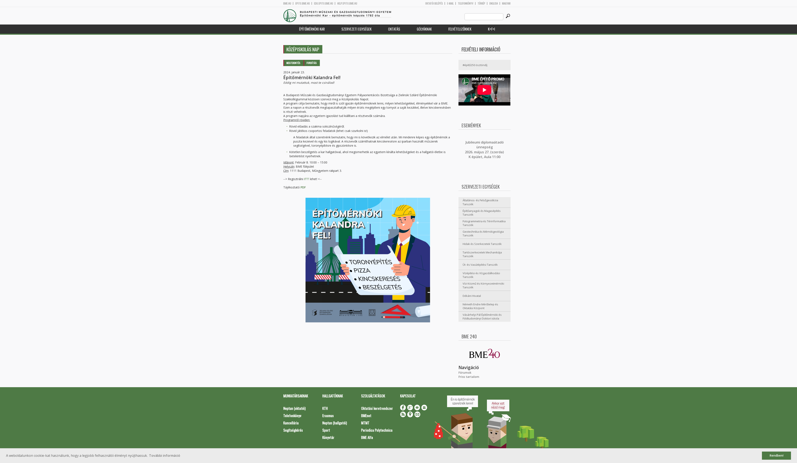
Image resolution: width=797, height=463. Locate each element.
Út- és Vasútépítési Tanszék (480, 265)
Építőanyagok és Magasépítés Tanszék (482, 213)
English (493, 3)
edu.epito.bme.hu (323, 3)
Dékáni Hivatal (472, 296)
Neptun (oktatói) (294, 408)
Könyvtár (328, 437)
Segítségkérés (293, 430)
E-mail (450, 3)
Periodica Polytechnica (376, 430)
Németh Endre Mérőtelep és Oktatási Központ (480, 306)
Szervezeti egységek (356, 29)
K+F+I (491, 29)
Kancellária (291, 422)
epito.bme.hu (302, 3)
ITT (307, 179)
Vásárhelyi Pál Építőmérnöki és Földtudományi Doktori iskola (482, 317)
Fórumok (464, 373)
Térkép (481, 3)
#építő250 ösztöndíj (475, 65)
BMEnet (366, 415)
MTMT (365, 422)
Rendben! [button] (777, 455)
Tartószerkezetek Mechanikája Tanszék (482, 254)
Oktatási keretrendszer (377, 408)
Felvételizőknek (459, 29)
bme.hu (287, 3)
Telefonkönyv (465, 3)
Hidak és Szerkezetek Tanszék (482, 244)
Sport (326, 430)
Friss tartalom (468, 377)
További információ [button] (164, 455)
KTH (325, 408)
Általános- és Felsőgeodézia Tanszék (480, 202)
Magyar (506, 3)
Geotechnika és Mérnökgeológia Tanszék (483, 233)
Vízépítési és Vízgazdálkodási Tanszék (481, 275)
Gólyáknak (424, 29)
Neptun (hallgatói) (334, 422)
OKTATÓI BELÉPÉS (434, 3)
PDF (303, 187)
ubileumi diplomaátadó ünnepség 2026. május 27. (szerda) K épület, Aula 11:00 (484, 149)
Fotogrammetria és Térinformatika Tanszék (484, 223)
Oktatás (394, 29)
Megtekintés (293, 63)
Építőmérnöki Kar (312, 29)
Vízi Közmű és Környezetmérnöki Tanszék (483, 285)
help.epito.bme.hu (347, 3)
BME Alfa (367, 437)
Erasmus (328, 415)
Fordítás (312, 63)
